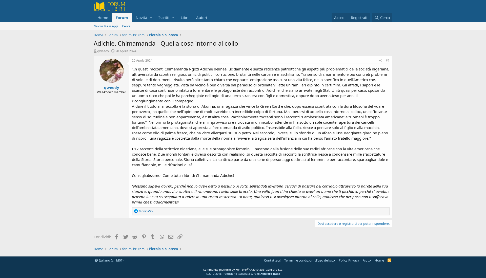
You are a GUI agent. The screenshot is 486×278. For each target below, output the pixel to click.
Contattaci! (272, 260)
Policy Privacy (349, 260)
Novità (141, 17)
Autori (201, 17)
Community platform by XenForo (243, 269)
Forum (122, 17)
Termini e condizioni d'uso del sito (309, 260)
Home (102, 17)
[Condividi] (381, 61)
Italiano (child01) (111, 260)
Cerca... (127, 26)
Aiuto (367, 260)
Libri (185, 17)
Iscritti (163, 17)
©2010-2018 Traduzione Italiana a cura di (243, 273)
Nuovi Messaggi (106, 26)
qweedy (103, 51)
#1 (388, 60)
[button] (151, 17)
